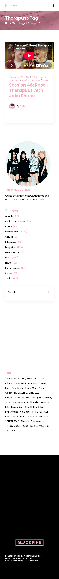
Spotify (30, 416)
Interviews (14, 80)
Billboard (9, 383)
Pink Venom (11, 411)
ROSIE (38, 411)
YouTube (10, 430)
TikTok (8, 425)
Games (9, 236)
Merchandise (12, 252)
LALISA (16, 402)
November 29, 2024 (19, 77)
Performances (12, 268)
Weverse (43, 425)
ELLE (37, 392)
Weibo (33, 425)
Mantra (45, 402)
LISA (23, 402)
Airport (8, 378)
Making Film (33, 402)
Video (46, 80)
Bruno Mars (31, 388)
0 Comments (39, 77)
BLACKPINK (21, 383)
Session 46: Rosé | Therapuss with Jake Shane (28, 90)
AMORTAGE (33, 378)
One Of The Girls (33, 407)
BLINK (22, 106)
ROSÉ (24, 80)
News (8, 262)
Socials (9, 278)
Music (8, 257)
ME (6, 407)
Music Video (16, 407)
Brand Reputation (14, 388)
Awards (9, 216)
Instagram (37, 397)
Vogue (24, 425)
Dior (31, 392)
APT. (42, 378)
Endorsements (13, 231)
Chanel (42, 388)
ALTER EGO (19, 378)
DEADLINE (22, 392)
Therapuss (34, 80)
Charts (8, 226)
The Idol (25, 421)
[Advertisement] (29, 335)
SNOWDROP (18, 416)
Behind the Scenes (15, 221)
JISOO (8, 402)
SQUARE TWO (12, 421)
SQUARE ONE (42, 416)
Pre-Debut (25, 411)
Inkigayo (26, 397)
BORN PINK (33, 383)
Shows (8, 273)
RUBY (7, 416)
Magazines (10, 247)
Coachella (10, 392)
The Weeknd (37, 421)
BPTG (43, 383)
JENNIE (48, 397)
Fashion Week (12, 397)
